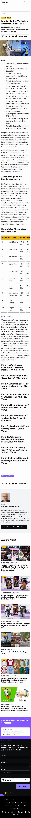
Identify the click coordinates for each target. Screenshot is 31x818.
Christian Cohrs (6, 593)
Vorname (3, 755)
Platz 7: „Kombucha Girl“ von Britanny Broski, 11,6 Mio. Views (16, 107)
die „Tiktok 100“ (15, 172)
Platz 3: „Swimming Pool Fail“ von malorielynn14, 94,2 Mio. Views (17, 87)
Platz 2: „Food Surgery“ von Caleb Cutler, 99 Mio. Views (18, 82)
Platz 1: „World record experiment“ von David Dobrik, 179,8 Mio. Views (16, 76)
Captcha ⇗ (24, 779)
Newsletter (15, 803)
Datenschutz (17, 806)
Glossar (23, 803)
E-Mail (3, 769)
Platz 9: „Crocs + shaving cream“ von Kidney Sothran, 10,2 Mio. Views (17, 121)
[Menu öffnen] (28, 2)
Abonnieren (23, 786)
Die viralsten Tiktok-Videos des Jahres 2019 (16, 70)
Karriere (19, 800)
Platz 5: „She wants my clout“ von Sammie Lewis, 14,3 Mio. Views (17, 97)
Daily (3, 13)
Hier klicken (8, 780)
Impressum (8, 806)
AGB (24, 806)
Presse (25, 800)
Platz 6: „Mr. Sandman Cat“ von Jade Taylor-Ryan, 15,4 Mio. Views (17, 102)
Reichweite (17, 133)
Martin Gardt (5, 563)
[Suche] (24, 2)
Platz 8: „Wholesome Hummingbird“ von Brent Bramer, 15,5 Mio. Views (17, 113)
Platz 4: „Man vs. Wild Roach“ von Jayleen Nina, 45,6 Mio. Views (17, 92)
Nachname (4, 762)
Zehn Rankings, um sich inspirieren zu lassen (17, 65)
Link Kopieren (23, 36)
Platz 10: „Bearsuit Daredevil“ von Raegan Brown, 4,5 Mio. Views (17, 127)
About (12, 800)
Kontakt (7, 803)
